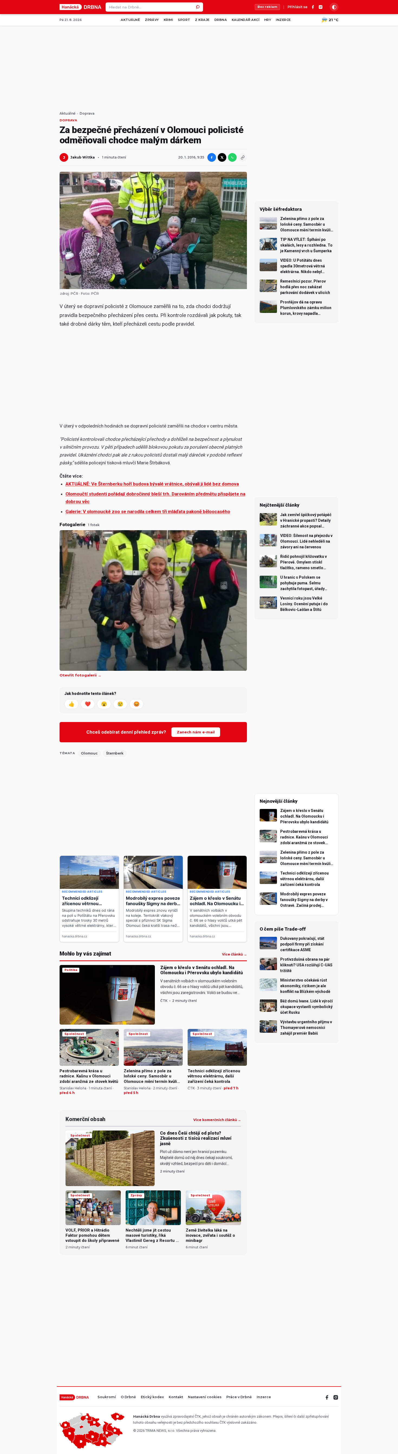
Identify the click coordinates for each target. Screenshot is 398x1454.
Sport (184, 20)
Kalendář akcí (245, 20)
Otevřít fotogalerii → (80, 675)
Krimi (168, 20)
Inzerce (283, 20)
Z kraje (202, 20)
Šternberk (114, 753)
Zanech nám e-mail (196, 732)
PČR (95, 294)
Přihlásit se (298, 7)
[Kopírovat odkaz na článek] (242, 157)
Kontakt (176, 1397)
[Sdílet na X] (222, 157)
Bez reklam (267, 7)
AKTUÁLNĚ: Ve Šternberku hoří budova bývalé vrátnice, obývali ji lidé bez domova (152, 484)
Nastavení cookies (204, 1397)
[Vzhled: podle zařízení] (334, 7)
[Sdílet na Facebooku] (211, 157)
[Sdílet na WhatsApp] (232, 157)
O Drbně (128, 1397)
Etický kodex (152, 1397)
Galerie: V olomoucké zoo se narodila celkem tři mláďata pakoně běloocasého (148, 511)
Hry (267, 20)
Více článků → (234, 954)
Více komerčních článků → (217, 1120)
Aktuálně (130, 20)
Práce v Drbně (239, 1397)
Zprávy (152, 20)
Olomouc (89, 753)
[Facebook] (313, 7)
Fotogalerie (72, 524)
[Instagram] (320, 7)
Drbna (220, 20)
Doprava (87, 113)
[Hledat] (198, 7)
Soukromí (106, 1397)
